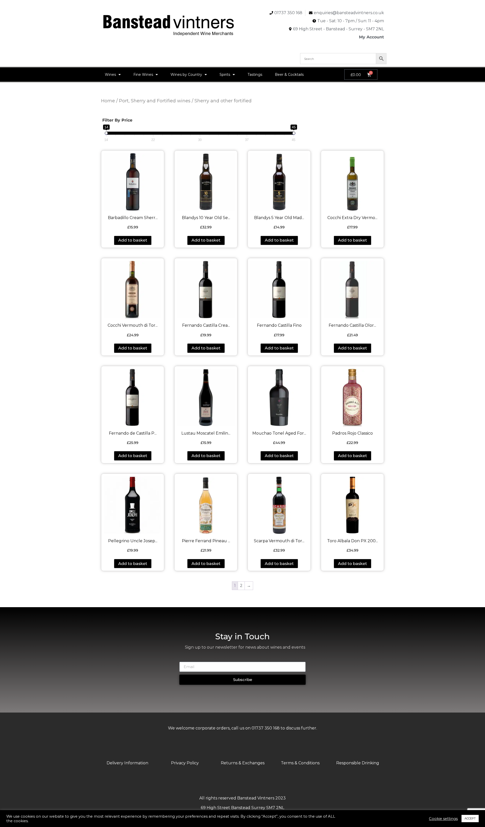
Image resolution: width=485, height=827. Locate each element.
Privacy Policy (185, 763)
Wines (110, 74)
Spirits (225, 74)
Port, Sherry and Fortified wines (154, 101)
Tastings (255, 74)
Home (108, 101)
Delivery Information (127, 763)
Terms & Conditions (300, 763)
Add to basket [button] (132, 240)
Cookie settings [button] (443, 818)
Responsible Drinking (357, 763)
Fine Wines (143, 74)
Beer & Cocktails (289, 74)
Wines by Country (186, 74)
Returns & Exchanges (242, 763)
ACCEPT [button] (470, 818)
